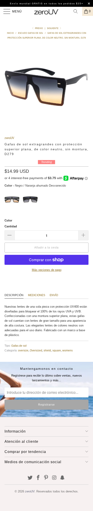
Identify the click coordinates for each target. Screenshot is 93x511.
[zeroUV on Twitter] (30, 478)
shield (47, 350)
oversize (23, 350)
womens (67, 350)
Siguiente (53, 28)
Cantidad (11, 226)
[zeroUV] (46, 11)
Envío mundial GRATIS (26, 3)
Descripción (14, 295)
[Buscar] (77, 11)
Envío (54, 295)
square (56, 350)
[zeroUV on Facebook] (38, 478)
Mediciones (36, 295)
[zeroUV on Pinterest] (46, 478)
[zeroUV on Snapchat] (62, 478)
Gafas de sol (19, 345)
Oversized (36, 350)
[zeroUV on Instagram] (54, 478)
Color (8, 220)
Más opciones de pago (46, 270)
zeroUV (9, 138)
